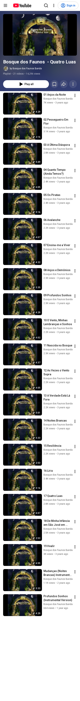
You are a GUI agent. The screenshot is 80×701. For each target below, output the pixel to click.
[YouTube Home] (22, 5)
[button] (40, 35)
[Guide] (5, 5)
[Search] (46, 5)
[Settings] (53, 5)
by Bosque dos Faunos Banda (26, 68)
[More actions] (73, 84)
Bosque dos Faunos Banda (58, 98)
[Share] (64, 84)
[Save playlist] (54, 84)
